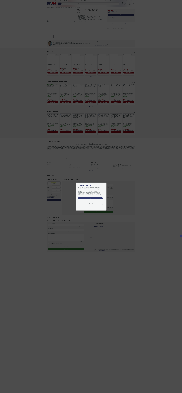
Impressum (88, 206)
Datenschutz (93, 206)
